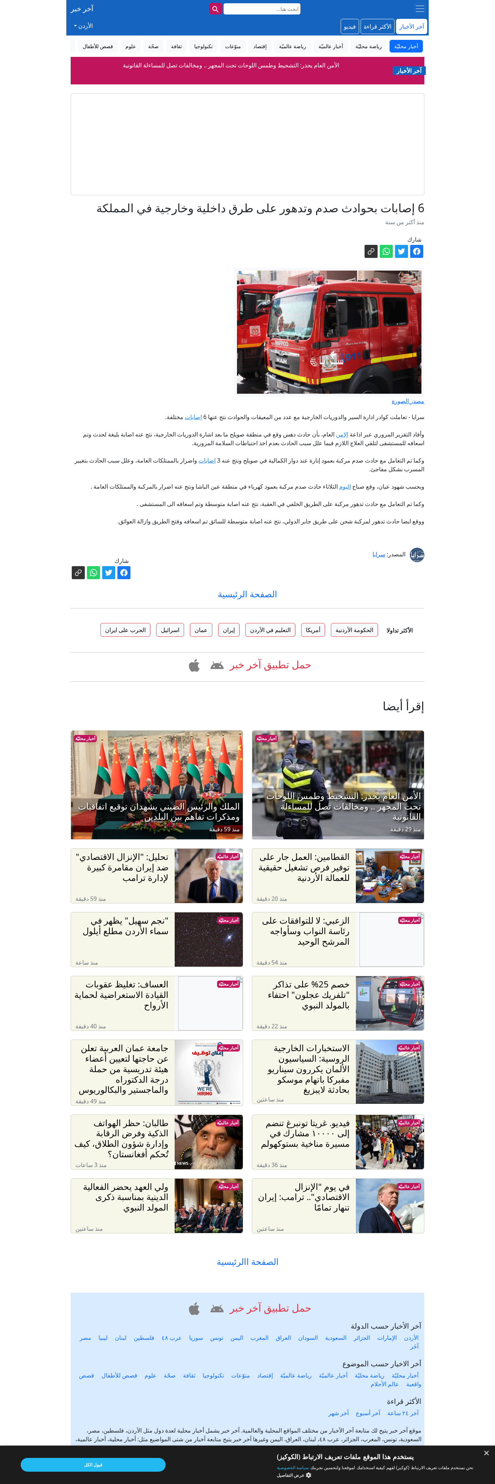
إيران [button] (229, 630)
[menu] (420, 8)
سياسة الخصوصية (293, 1467)
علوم (151, 1375)
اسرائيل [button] (170, 630)
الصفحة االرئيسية (248, 1262)
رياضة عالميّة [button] (292, 46)
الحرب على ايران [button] (125, 630)
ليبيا (103, 1338)
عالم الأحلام (385, 1384)
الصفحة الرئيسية (247, 594)
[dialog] (247, 1465)
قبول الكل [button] (93, 1465)
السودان (308, 1338)
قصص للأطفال (119, 1375)
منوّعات (240, 1375)
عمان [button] (201, 630)
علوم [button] (130, 46)
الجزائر (362, 1338)
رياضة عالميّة (296, 1375)
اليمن (236, 1338)
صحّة (170, 1375)
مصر (85, 1338)
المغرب (259, 1338)
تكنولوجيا (213, 1375)
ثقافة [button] (176, 46)
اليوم (345, 486)
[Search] (215, 8)
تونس (216, 1338)
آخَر (414, 1346)
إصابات (193, 417)
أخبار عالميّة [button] (331, 46)
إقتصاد (265, 1375)
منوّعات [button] (233, 46)
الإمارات (387, 1338)
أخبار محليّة (266, 738)
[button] (215, 664)
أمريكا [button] (313, 630)
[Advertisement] (247, 144)
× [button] (487, 1453)
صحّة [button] (153, 46)
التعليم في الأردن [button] (270, 630)
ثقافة (189, 1375)
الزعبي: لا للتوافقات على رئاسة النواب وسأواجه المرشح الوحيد (231, 66)
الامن (342, 434)
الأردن (411, 1338)
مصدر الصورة (408, 401)
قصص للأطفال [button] (98, 46)
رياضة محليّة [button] (368, 46)
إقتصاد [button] (260, 46)
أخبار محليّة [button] (406, 46)
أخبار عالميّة (227, 856)
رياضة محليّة (369, 1375)
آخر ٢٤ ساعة (403, 1413)
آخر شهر (338, 1413)
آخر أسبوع (368, 1413)
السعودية (335, 1338)
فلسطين (144, 1338)
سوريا (196, 1338)
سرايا (379, 554)
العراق (283, 1338)
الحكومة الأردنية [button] (354, 630)
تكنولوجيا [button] (203, 46)
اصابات (207, 460)
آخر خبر (82, 8)
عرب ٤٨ (172, 1338)
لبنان (120, 1338)
